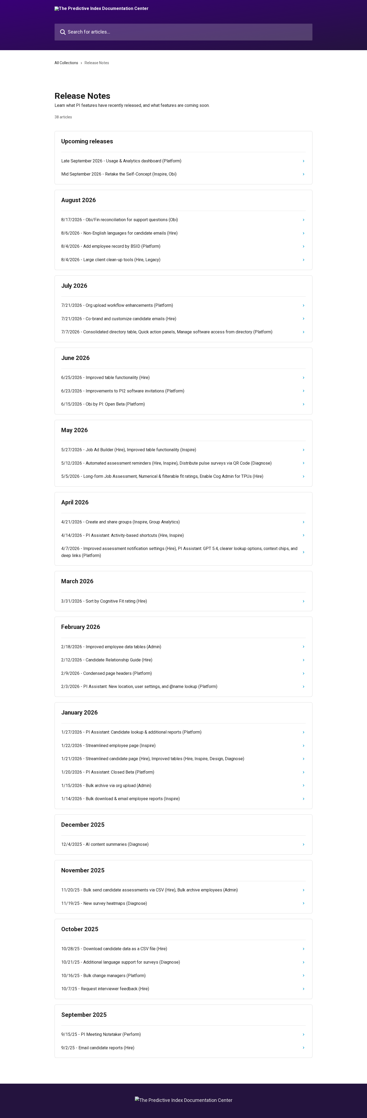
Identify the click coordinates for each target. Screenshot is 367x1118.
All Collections (66, 63)
